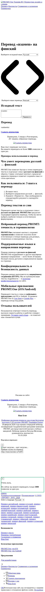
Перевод (4, 6)
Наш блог (5, 539)
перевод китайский (31, 513)
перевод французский (19, 506)
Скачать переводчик (10, 132)
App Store (18, 298)
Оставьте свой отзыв (19, 315)
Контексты (12, 6)
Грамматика (6, 8)
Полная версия (28, 495)
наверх (4, 493)
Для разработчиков (8, 560)
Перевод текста (7, 533)
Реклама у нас (13, 581)
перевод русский (26, 504)
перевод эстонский (35, 521)
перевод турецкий (24, 517)
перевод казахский (14, 513)
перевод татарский (8, 517)
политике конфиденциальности (15, 280)
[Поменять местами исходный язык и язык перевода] (22, 98)
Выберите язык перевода (12, 100)
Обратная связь (14, 573)
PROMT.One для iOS (9, 549)
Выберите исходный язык (11, 55)
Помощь (11, 576)
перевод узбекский (20, 519)
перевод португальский (27, 515)
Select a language (7, 500)
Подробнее (38, 590)
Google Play (28, 298)
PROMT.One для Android (11, 551)
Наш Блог (12, 584)
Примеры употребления (11, 535)
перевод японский (8, 523)
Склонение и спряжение (11, 537)
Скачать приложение (16, 578)
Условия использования (10, 495)
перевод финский (19, 521)
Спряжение (28, 6)
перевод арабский (23, 510)
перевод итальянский (19, 508)
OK (2, 588)
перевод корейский (9, 515)
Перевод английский (9, 504)
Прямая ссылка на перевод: (12, 449)
